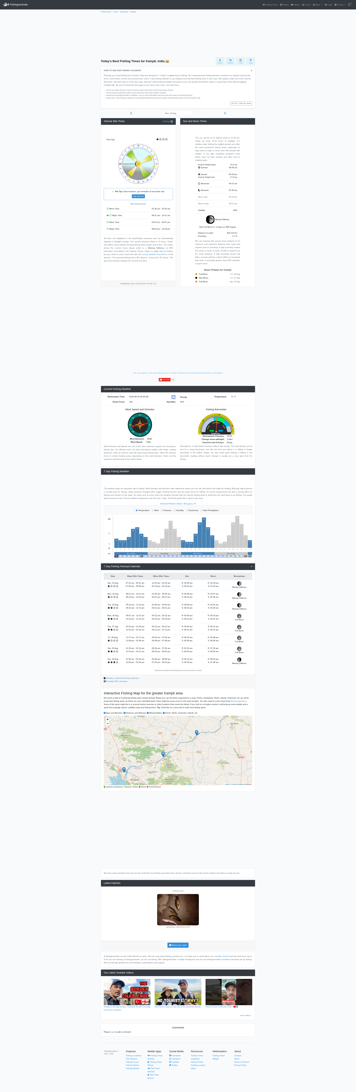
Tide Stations (131, 1059)
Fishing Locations (133, 1055)
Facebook (176, 1055)
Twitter (174, 1065)
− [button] (107, 723)
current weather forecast (153, 254)
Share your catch (179, 945)
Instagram (176, 1059)
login (112, 1032)
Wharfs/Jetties (155, 713)
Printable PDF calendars (117, 681)
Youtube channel (221, 956)
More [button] (318, 5)
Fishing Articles (132, 1068)
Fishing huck (178, 891)
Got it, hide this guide (242, 103)
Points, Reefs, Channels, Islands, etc (181, 713)
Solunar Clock (197, 1062)
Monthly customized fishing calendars (122, 678)
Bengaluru (153, 75)
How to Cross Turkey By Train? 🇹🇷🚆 (222, 1007)
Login (329, 5)
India (116, 12)
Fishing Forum (132, 1062)
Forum (307, 5)
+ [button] (107, 719)
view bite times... (173, 85)
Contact (237, 1055)
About (236, 1059)
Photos (285, 5)
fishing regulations (239, 701)
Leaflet (227, 784)
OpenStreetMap (237, 784)
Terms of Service (241, 1062)
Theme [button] (340, 5)
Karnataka (124, 12)
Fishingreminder (18, 4)
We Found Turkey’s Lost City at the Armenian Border (178, 1007)
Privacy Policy (240, 1065)
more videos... (246, 1015)
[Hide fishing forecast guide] (251, 70)
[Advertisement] (178, 34)
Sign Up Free (138, 196)
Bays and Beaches (114, 713)
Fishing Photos (132, 1065)
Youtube (175, 1062)
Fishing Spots (106, 12)
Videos (296, 5)
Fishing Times (271, 5)
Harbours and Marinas (136, 713)
